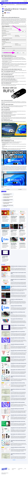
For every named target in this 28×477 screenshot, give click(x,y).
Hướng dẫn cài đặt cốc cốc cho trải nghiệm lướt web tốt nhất (20, 4)
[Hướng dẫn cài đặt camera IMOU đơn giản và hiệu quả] (5, 352)
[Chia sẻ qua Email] (3, 13)
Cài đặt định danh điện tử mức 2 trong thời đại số (18, 331)
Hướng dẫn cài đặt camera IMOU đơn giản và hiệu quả (18, 350)
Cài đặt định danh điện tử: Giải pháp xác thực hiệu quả (5, 217)
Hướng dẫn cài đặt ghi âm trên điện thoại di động (18, 447)
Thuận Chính (8, 12)
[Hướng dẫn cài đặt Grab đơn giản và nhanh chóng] (5, 359)
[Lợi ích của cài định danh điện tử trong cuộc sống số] (5, 469)
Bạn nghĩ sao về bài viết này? (3, 187)
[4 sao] (10, 186)
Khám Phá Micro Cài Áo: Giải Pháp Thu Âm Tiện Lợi (18, 369)
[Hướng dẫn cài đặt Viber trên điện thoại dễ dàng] (5, 340)
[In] (3, 15)
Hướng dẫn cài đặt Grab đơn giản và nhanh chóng (18, 421)
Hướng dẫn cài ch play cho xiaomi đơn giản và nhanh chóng (14, 217)
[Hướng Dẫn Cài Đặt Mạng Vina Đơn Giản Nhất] (5, 346)
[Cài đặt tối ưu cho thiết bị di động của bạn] (5, 301)
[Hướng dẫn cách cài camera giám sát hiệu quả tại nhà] (5, 365)
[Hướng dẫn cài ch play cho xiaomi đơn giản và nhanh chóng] (5, 274)
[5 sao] (11, 186)
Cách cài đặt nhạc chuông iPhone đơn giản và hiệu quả (18, 460)
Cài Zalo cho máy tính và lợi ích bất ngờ (5, 243)
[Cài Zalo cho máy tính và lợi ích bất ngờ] (5, 308)
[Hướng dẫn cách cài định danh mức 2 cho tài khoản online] (5, 391)
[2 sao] (8, 186)
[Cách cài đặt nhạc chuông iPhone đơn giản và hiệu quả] (5, 462)
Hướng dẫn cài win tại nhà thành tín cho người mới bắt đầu (5, 231)
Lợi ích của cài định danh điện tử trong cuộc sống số (18, 466)
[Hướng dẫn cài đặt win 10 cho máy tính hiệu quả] (5, 327)
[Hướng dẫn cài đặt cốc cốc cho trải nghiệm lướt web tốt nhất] (5, 281)
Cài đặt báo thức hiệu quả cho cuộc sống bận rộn (14, 231)
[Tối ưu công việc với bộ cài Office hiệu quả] (5, 321)
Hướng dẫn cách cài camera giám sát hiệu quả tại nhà (18, 363)
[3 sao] (9, 186)
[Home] (3, 9)
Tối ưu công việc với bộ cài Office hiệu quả (22, 243)
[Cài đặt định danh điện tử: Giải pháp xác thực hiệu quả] (5, 268)
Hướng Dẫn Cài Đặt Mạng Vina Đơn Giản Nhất (17, 344)
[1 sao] (7, 186)
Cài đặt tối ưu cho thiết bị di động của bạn (22, 231)
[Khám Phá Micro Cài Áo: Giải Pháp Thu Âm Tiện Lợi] (5, 372)
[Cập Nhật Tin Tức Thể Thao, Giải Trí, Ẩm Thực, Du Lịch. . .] (5, 1)
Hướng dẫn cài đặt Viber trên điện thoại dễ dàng (17, 402)
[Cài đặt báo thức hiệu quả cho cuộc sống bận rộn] (5, 295)
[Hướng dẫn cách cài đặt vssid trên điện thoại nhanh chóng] (5, 378)
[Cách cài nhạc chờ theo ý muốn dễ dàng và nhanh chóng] (5, 314)
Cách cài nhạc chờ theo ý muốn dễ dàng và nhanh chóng (14, 244)
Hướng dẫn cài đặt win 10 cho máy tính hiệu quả (5, 257)
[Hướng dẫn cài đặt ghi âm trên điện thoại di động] (5, 385)
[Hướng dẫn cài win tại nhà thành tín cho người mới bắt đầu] (5, 288)
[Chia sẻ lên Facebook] (3, 11)
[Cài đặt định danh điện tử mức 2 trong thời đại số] (5, 333)
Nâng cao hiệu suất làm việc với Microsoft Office (18, 473)
